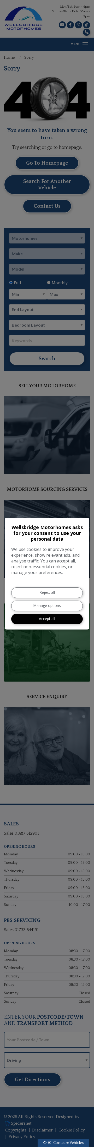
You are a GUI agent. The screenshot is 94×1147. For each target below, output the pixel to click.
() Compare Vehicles (65, 1143)
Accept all (47, 618)
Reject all (47, 592)
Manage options (47, 605)
